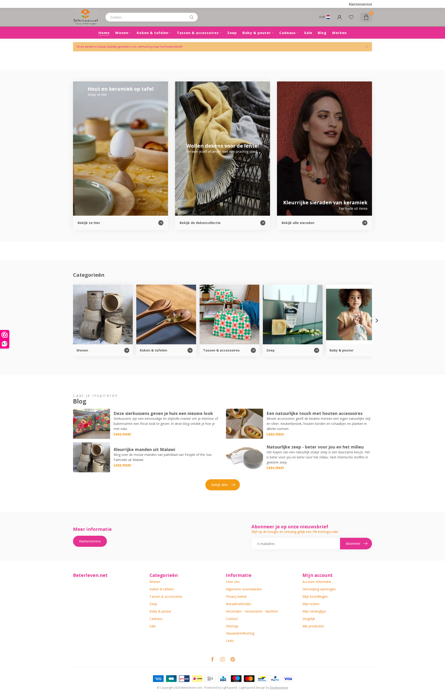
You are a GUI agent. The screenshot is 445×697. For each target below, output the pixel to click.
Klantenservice (360, 4)
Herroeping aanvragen (319, 589)
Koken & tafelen (152, 32)
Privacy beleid (236, 596)
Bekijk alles (219, 484)
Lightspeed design (252, 688)
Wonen (121, 32)
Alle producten (313, 626)
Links (230, 640)
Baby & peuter (256, 32)
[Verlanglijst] (351, 17)
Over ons (233, 581)
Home (104, 32)
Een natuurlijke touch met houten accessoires (314, 413)
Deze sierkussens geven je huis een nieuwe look (163, 413)
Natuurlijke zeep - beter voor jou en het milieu (315, 447)
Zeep (232, 32)
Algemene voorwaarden (244, 589)
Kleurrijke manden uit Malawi (144, 449)
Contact (232, 618)
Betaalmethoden (238, 604)
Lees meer (122, 434)
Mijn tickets (311, 604)
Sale (308, 32)
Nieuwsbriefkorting (240, 633)
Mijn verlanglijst (314, 611)
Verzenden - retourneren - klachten (252, 611)
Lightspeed (229, 688)
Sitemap (232, 626)
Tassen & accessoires (198, 32)
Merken (339, 32)
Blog (322, 32)
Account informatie (316, 581)
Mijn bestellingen (315, 596)
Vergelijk (308, 618)
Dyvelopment (279, 688)
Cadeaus (287, 32)
